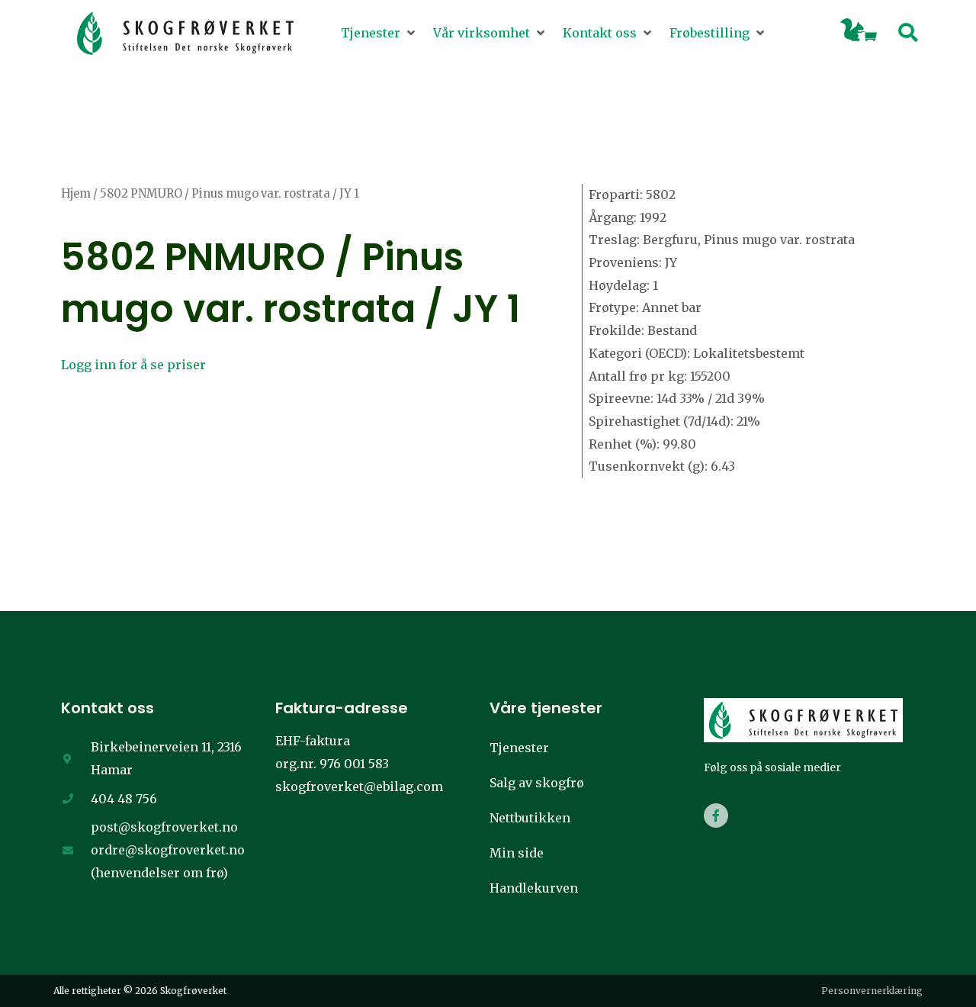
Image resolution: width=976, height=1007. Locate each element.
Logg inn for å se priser (133, 364)
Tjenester (519, 747)
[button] (379, 33)
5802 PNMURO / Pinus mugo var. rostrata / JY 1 (290, 283)
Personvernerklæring (872, 990)
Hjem (76, 194)
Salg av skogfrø (537, 782)
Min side (517, 853)
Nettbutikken (530, 817)
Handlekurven (534, 888)
